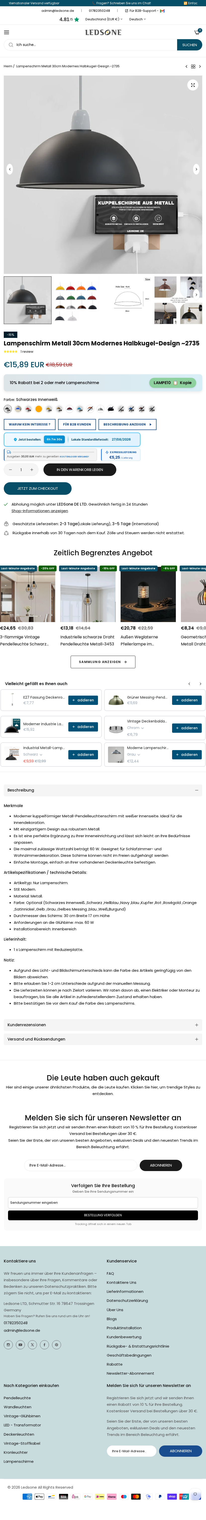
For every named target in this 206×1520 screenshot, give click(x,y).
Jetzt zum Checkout (37, 488)
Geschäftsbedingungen (129, 1355)
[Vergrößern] (192, 85)
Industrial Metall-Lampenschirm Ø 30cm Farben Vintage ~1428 (44, 747)
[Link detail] (8, 1344)
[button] (196, 169)
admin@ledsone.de (22, 1330)
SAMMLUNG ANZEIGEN (100, 661)
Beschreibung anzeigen (125, 424)
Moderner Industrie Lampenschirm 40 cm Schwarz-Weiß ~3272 (44, 723)
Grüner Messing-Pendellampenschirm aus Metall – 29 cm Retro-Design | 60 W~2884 (148, 697)
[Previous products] (189, 683)
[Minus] (10, 469)
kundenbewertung (124, 1337)
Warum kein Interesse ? (29, 424)
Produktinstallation (124, 1327)
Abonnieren (161, 1165)
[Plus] (31, 469)
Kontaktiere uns (121, 1282)
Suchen (189, 44)
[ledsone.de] (103, 32)
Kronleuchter (16, 1452)
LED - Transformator (22, 1425)
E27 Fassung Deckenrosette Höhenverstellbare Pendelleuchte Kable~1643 (44, 697)
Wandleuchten (17, 1407)
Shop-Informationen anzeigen (40, 510)
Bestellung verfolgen (103, 1215)
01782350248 (16, 1322)
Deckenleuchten (19, 1434)
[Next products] (200, 683)
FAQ (110, 1273)
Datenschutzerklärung (127, 1300)
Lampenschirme (19, 1461)
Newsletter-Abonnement (130, 1373)
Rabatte (115, 1364)
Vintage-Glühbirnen (22, 1416)
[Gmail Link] (162, 11)
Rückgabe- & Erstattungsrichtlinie (138, 1346)
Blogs (112, 1318)
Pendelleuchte (17, 1398)
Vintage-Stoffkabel (22, 1443)
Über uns (115, 1309)
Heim (8, 66)
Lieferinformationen (125, 1291)
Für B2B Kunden (77, 424)
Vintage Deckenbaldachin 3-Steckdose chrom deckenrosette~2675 (148, 721)
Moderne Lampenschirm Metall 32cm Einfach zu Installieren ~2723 (148, 747)
